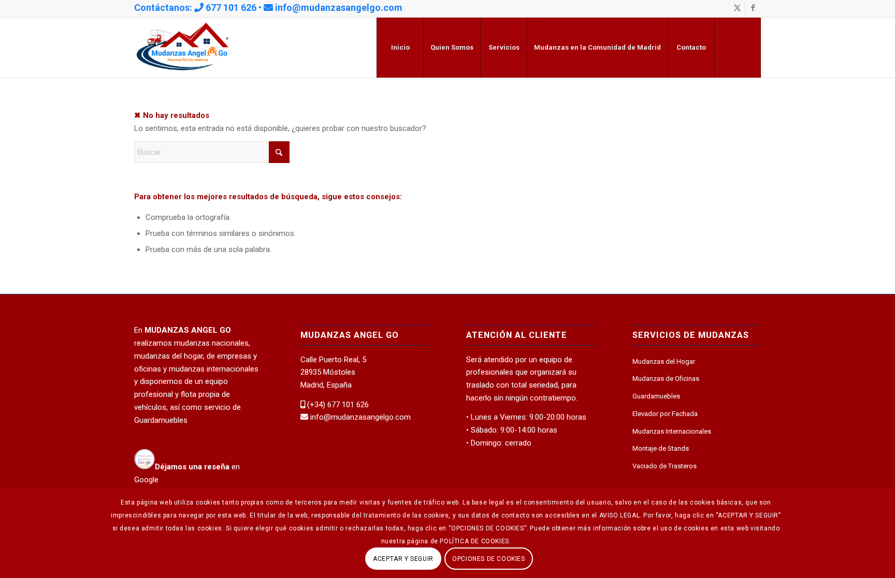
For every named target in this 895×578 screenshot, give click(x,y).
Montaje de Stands (660, 448)
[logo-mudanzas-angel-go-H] (182, 48)
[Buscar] (737, 48)
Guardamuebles (656, 396)
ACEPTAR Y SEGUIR (403, 558)
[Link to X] (737, 8)
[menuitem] (400, 48)
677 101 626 (231, 7)
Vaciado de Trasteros (664, 466)
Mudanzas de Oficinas (665, 378)
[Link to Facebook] (753, 8)
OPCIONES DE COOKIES (488, 558)
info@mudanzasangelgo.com (338, 7)
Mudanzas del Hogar (663, 361)
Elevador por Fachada (665, 414)
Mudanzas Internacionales (671, 431)
